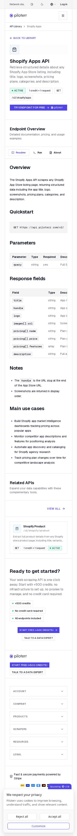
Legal (17, 754)
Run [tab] (40, 152)
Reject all (22, 816)
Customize (38, 826)
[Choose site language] (53, 4)
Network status (17, 4)
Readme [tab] (21, 152)
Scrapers (19, 729)
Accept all (54, 816)
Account (19, 691)
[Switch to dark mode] (42, 4)
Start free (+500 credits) (29, 665)
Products (20, 716)
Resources (20, 741)
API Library (16, 26)
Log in (63, 4)
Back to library (24, 38)
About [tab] (57, 152)
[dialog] (38, 811)
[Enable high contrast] (31, 4)
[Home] (18, 15)
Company (19, 703)
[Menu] (63, 15)
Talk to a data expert (38, 638)
